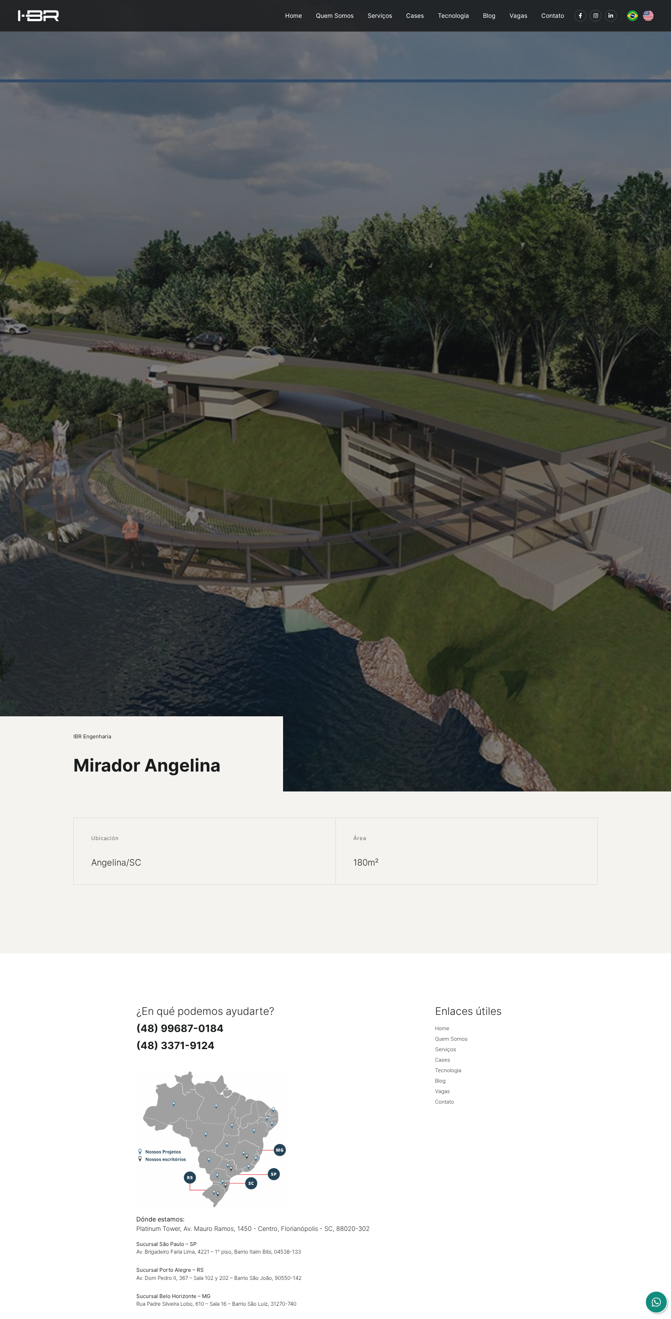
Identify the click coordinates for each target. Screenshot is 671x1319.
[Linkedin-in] (611, 16)
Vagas (518, 15)
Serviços (380, 15)
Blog (489, 15)
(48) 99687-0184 (180, 1028)
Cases (415, 15)
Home (293, 15)
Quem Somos (335, 15)
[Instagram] (595, 16)
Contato (552, 15)
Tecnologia (453, 15)
